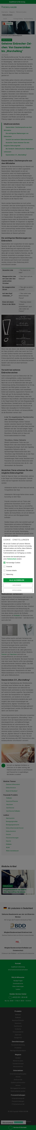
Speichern (17, 590)
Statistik (9, 566)
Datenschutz (12, 559)
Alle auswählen (17, 580)
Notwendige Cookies (13, 563)
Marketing (9, 574)
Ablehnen (17, 585)
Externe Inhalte (11, 570)
